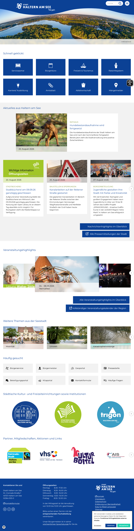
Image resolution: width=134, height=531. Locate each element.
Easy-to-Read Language (105, 507)
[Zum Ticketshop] (83, 455)
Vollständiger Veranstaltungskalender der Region (100, 309)
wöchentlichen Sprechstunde (56, 524)
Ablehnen (111, 525)
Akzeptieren (123, 525)
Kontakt (100, 496)
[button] (131, 189)
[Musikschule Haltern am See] (24, 414)
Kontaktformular (12, 503)
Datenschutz (100, 502)
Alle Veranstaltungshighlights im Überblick (103, 300)
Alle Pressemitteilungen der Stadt (108, 235)
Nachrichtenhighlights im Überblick (107, 226)
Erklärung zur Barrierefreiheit (108, 504)
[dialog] (112, 520)
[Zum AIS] (115, 455)
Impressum (100, 499)
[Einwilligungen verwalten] (3, 527)
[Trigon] (109, 414)
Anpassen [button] (97, 525)
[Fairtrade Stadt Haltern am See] (19, 456)
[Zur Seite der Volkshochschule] (51, 455)
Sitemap (98, 509)
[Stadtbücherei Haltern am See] (67, 414)
